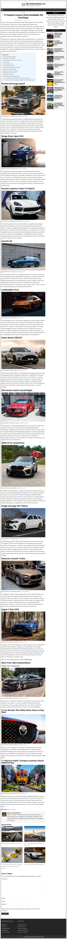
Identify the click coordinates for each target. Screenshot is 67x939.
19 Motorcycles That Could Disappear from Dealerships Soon (59, 89)
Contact (4, 926)
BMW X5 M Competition (9, 69)
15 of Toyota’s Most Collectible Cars (34, 864)
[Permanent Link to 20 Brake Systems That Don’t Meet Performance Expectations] (50, 36)
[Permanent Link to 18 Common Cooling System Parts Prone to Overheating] (50, 59)
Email (3, 901)
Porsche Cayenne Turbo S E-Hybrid (12, 60)
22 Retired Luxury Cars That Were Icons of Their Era (59, 65)
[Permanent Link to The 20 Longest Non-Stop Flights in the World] (34, 834)
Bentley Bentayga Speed (9, 56)
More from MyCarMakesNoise (12, 76)
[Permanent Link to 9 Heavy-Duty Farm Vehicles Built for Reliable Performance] (50, 51)
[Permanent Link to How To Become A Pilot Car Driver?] (11, 834)
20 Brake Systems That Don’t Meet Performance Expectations (58, 35)
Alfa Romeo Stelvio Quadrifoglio (11, 67)
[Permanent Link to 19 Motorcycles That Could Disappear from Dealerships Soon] (50, 90)
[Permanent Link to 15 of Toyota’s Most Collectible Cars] (34, 855)
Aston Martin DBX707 (9, 65)
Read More (37, 707)
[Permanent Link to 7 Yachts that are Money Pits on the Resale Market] (50, 98)
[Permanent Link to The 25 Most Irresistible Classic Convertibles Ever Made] (50, 43)
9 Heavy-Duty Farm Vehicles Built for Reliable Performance (59, 50)
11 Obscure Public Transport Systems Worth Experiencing (19, 80)
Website (3, 904)
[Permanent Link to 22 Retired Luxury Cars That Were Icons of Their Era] (50, 67)
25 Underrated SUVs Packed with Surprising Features (58, 73)
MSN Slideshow (12, 809)
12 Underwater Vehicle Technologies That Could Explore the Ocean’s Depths (11, 866)
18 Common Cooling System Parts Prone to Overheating (59, 58)
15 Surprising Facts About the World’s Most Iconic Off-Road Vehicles (59, 105)
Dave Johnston (19, 20)
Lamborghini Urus (8, 64)
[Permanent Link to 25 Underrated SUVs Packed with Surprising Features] (50, 74)
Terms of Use (5, 932)
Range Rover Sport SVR (9, 58)
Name (3, 898)
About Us (4, 924)
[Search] (65, 9)
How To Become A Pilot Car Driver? (11, 843)
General (23, 12)
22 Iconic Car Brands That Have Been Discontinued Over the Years (59, 81)
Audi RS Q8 (6, 62)
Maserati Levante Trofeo (10, 72)
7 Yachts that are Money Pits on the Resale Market (58, 97)
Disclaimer (5, 930)
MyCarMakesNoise (26, 659)
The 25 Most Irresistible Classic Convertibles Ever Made (58, 42)
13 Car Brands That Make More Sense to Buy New (17, 78)
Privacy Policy (5, 928)
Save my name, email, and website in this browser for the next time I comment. (20, 910)
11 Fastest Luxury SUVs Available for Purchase (23, 16)
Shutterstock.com (24, 116)
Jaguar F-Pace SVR (8, 74)
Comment (4, 879)
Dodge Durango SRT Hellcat (10, 71)
